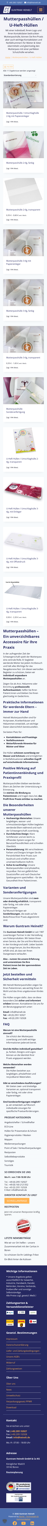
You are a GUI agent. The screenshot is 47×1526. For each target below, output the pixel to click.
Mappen (8, 1139)
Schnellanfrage (17, 1200)
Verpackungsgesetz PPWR (19, 1401)
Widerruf (10, 1362)
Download (11, 1407)
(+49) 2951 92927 (18, 1431)
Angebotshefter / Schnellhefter (19, 1122)
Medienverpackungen (15, 1143)
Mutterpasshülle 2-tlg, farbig (20, 162)
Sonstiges (9, 1160)
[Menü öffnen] (40, 9)
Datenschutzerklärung (17, 1344)
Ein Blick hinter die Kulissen (17, 1259)
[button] (4, 1521)
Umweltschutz (13, 1395)
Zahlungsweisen (14, 1368)
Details (23, 125)
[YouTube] (23, 1523)
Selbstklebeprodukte (14, 1156)
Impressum (11, 1338)
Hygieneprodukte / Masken (17, 1135)
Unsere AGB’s (13, 1356)
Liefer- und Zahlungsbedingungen (22, 1350)
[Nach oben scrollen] (44, 1376)
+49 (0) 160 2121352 (18, 1184)
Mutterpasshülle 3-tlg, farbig (20, 310)
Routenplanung (14, 1472)
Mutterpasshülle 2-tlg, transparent (23, 209)
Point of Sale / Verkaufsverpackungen (22, 1148)
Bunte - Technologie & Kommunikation (28, 1517)
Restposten (10, 1152)
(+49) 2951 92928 (19, 1434)
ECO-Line (8, 1126)
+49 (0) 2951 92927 (18, 1181)
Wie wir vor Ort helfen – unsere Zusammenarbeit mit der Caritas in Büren (21, 1246)
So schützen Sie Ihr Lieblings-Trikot (21, 1254)
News (9, 1389)
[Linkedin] (32, 1523)
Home (7, 57)
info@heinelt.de (19, 1190)
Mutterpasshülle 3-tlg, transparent (23, 357)
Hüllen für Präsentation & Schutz (20, 1130)
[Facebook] (15, 1523)
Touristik (8, 1165)
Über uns (10, 1383)
